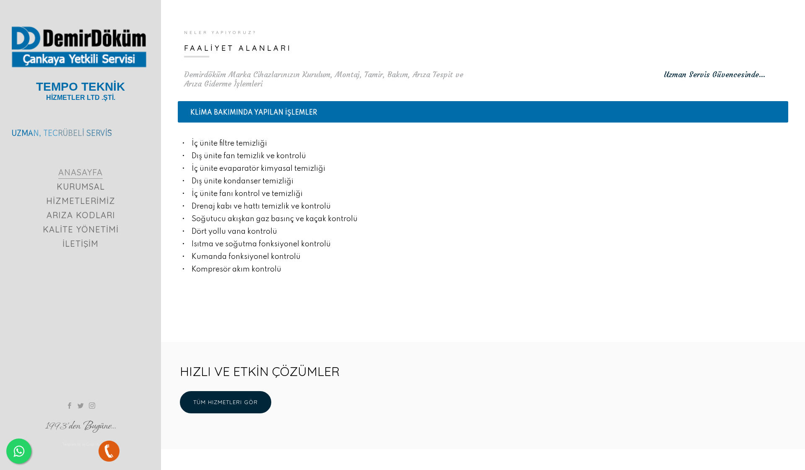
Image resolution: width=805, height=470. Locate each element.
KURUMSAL (81, 186)
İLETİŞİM (80, 243)
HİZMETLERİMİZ (80, 201)
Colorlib (92, 444)
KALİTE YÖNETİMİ (81, 229)
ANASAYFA (80, 172)
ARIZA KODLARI (81, 215)
